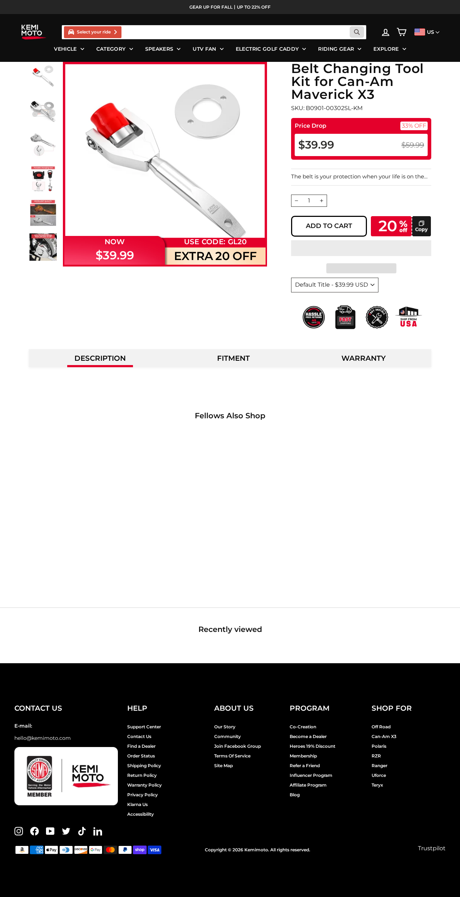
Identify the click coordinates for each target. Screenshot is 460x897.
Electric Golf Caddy (267, 49)
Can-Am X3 (384, 736)
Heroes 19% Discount (312, 746)
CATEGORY (111, 49)
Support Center (144, 726)
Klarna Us (137, 804)
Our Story (224, 726)
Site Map (223, 765)
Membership (303, 756)
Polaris (379, 746)
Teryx (377, 785)
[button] (361, 248)
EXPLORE (386, 49)
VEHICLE (65, 49)
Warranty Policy (144, 785)
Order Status (141, 756)
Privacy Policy (142, 794)
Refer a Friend (305, 765)
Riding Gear (336, 49)
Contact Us (139, 736)
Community (227, 736)
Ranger (379, 765)
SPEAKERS (159, 49)
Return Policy (142, 775)
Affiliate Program (308, 785)
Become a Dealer (308, 736)
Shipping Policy (144, 765)
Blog (295, 794)
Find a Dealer (141, 746)
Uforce (379, 775)
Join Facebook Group (237, 746)
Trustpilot (432, 848)
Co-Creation (303, 726)
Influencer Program (311, 775)
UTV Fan (204, 49)
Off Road (381, 726)
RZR (376, 756)
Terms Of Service (232, 756)
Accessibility (140, 814)
